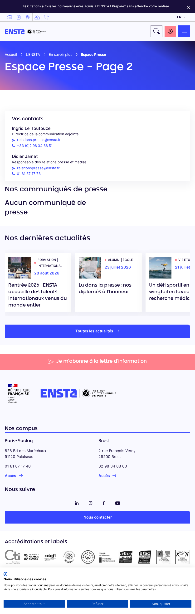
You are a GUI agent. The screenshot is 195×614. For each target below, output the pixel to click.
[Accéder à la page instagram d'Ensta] (91, 502)
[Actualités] (9, 17)
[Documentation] (18, 17)
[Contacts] (46, 17)
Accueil (11, 54)
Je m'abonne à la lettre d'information (101, 361)
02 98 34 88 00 (112, 466)
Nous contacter (97, 517)
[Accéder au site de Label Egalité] (163, 557)
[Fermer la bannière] (188, 6)
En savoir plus (60, 54)
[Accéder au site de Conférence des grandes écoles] (31, 557)
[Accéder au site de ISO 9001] (126, 557)
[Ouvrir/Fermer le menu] (184, 31)
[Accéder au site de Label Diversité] (182, 557)
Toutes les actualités (94, 331)
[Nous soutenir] (37, 17)
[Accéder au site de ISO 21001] (144, 557)
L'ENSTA (33, 54)
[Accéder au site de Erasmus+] (107, 557)
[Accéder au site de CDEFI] (50, 557)
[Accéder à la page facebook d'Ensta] (103, 502)
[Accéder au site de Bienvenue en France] (88, 557)
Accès (10, 475)
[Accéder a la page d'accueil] (25, 31)
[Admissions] (27, 17)
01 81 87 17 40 (18, 466)
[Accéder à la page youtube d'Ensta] (117, 502)
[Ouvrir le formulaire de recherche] (156, 31)
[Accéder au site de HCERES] (69, 557)
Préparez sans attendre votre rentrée (140, 6)
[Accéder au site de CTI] (12, 557)
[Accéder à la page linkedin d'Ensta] (77, 502)
